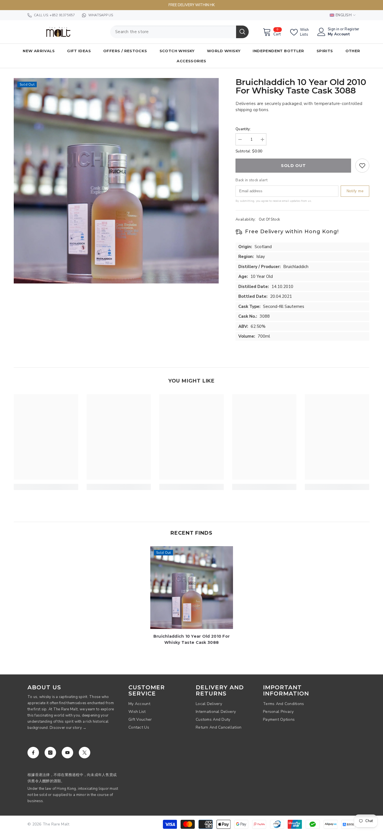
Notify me (355, 191)
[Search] (179, 32)
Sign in (333, 29)
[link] (46, 487)
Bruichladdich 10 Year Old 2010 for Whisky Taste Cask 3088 (191, 639)
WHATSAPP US (100, 15)
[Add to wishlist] (362, 166)
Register (352, 29)
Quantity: (243, 129)
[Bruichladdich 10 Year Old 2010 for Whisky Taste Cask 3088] (191, 587)
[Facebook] (33, 752)
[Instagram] (50, 752)
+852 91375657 (62, 15)
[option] (116, 180)
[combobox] (173, 32)
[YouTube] (67, 752)
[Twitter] (84, 752)
